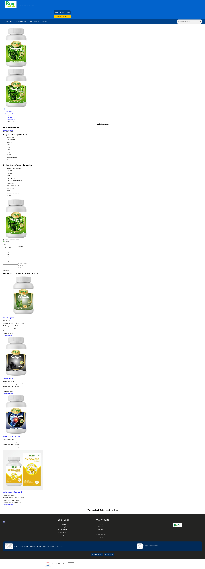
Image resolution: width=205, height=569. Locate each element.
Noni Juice (100, 526)
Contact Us (45, 21)
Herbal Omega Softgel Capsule (12, 492)
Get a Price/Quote (8, 130)
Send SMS (110, 554)
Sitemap (62, 535)
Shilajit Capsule (8, 378)
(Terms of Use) (71, 562)
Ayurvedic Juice (102, 532)
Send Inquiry (63, 16)
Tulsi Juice (100, 529)
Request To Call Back (8, 113)
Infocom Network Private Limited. (72, 563)
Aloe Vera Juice (102, 534)
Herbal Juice (101, 524)
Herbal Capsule (11, 119)
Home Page (8, 21)
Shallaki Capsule (8, 318)
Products (9, 117)
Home (8, 115)
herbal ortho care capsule (11, 436)
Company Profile (21, 21)
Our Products (34, 21)
